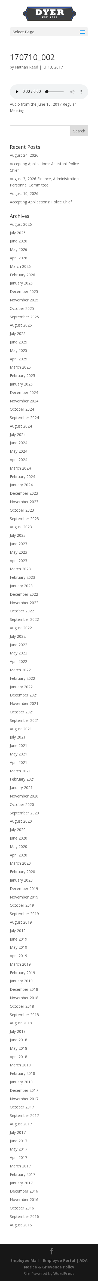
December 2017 (24, 1090)
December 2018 (24, 989)
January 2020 (21, 880)
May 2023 (18, 552)
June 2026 (18, 241)
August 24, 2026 (24, 155)
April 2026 (18, 257)
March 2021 (20, 770)
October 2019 (22, 905)
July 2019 (18, 930)
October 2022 (22, 610)
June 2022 (18, 644)
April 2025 (18, 358)
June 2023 (18, 543)
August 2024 (21, 426)
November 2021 (24, 703)
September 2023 (24, 518)
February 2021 (22, 779)
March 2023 (20, 568)
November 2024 (24, 401)
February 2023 (22, 577)
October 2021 (22, 711)
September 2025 (24, 316)
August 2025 (21, 325)
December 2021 (24, 695)
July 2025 (18, 333)
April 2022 (18, 661)
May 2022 (18, 653)
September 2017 (24, 1115)
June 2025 (18, 342)
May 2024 (18, 451)
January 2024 (21, 484)
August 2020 (21, 821)
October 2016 (22, 1208)
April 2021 (18, 762)
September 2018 (24, 1014)
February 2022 (22, 678)
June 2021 (18, 745)
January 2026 (21, 283)
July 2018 (18, 1031)
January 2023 (21, 585)
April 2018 (18, 1056)
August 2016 (21, 1224)
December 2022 (24, 594)
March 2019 (20, 964)
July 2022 (18, 636)
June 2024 (18, 442)
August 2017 (21, 1123)
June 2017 (18, 1140)
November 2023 (24, 501)
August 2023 (21, 526)
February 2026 (22, 274)
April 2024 (18, 459)
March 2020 (20, 863)
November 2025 (24, 300)
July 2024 (18, 434)
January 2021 (21, 787)
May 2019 (18, 947)
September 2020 (24, 813)
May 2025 (18, 350)
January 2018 (21, 1081)
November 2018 (24, 997)
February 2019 (22, 972)
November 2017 (24, 1098)
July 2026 (18, 232)
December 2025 (24, 291)
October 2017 (22, 1107)
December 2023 (24, 493)
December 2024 (24, 392)
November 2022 (24, 602)
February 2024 (22, 476)
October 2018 (22, 1006)
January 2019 (21, 980)
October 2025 (22, 308)
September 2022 (24, 619)
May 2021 (18, 754)
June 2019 (18, 939)
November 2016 (24, 1199)
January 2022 (21, 686)
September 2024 (24, 417)
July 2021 (18, 737)
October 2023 (22, 510)
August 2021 (21, 728)
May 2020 (18, 846)
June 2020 (18, 838)
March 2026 (20, 266)
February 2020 (22, 871)
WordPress (64, 1273)
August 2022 (21, 627)
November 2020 (24, 796)
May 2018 (18, 1048)
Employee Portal (59, 1260)
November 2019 (24, 897)
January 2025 (21, 384)
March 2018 (20, 1065)
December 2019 (24, 888)
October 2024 (22, 409)
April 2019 (18, 955)
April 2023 (18, 560)
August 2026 (21, 224)
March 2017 (20, 1166)
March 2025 (20, 367)
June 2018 (18, 1039)
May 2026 (18, 249)
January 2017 (21, 1182)
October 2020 (22, 804)
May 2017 (18, 1149)
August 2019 (21, 922)
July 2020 (18, 829)
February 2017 (22, 1174)
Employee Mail (24, 1260)
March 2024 (20, 468)
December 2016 (24, 1191)
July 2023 (18, 535)
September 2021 (24, 720)
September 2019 (24, 913)
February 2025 (22, 375)
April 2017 (18, 1157)
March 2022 (20, 669)
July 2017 (18, 1132)
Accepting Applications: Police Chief (41, 201)
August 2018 (21, 1022)
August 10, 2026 (24, 193)
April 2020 (18, 855)
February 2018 (22, 1073)
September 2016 (24, 1216)
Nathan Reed (26, 67)
